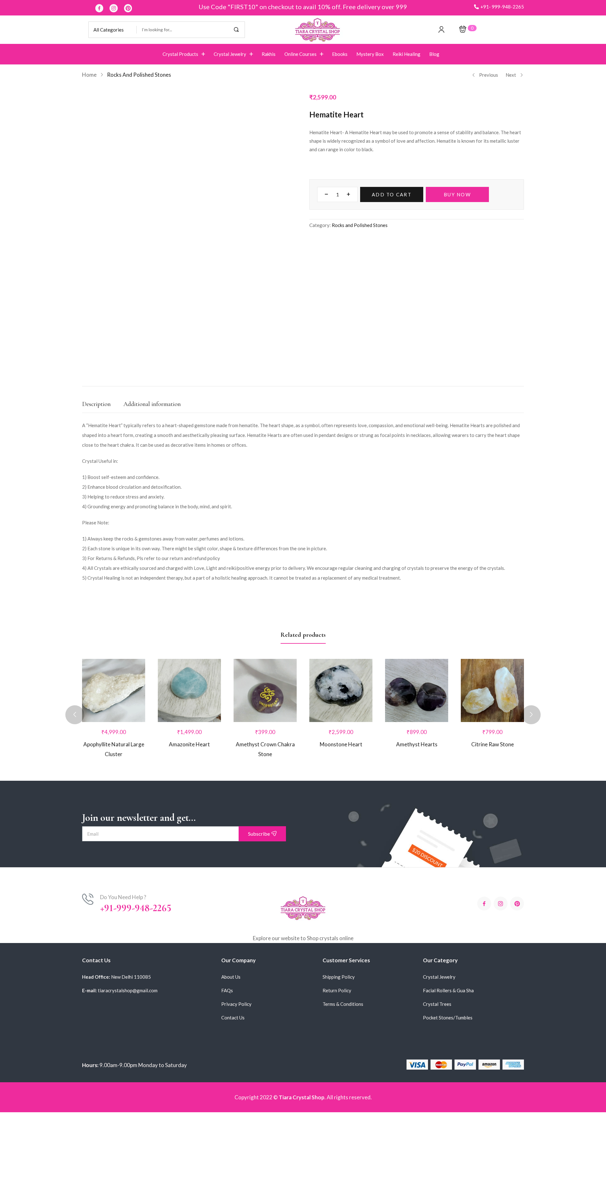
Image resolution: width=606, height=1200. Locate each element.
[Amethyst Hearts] (416, 652)
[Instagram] (114, 8)
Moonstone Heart (341, 706)
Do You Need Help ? (123, 859)
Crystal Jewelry (439, 939)
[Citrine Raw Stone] (492, 652)
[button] (499, 6)
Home (89, 74)
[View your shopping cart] (462, 29)
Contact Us (233, 979)
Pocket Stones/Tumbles (447, 979)
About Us (231, 939)
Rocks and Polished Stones (139, 74)
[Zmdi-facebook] (99, 8)
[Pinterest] (128, 8)
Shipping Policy (339, 939)
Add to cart (392, 194)
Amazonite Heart (189, 706)
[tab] (102, 368)
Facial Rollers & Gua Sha (448, 952)
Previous (488, 75)
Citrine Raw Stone (492, 706)
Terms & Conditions (343, 966)
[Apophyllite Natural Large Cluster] (113, 652)
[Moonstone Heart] (340, 652)
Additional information (152, 366)
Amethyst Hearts (416, 706)
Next (511, 75)
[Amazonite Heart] (189, 652)
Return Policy (337, 952)
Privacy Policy (236, 966)
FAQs (227, 952)
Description (96, 366)
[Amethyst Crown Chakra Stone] (265, 652)
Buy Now (457, 194)
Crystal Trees (437, 966)
